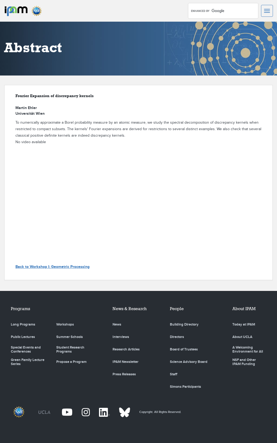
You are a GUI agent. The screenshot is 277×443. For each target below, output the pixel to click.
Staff (173, 374)
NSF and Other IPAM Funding (244, 362)
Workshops (65, 324)
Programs (20, 308)
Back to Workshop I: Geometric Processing (52, 266)
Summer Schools (69, 337)
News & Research (130, 308)
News (117, 324)
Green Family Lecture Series (27, 362)
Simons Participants (185, 387)
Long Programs (23, 324)
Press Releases (124, 374)
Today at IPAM (243, 324)
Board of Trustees (184, 349)
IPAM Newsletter (125, 362)
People (177, 308)
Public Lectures (23, 337)
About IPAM (244, 308)
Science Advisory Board (188, 362)
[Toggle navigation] (267, 11)
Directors (177, 337)
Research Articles (126, 349)
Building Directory (184, 324)
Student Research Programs (70, 349)
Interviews (121, 337)
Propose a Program (71, 362)
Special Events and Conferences (26, 349)
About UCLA (242, 337)
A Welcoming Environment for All (247, 349)
